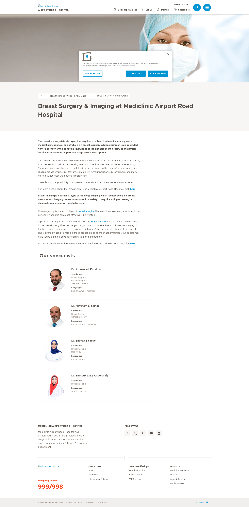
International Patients (98, 479)
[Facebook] (127, 433)
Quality (173, 475)
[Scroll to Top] (126, 458)
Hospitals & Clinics (138, 470)
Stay (90, 470)
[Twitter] (135, 433)
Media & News (177, 483)
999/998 (50, 487)
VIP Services (135, 479)
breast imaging (86, 211)
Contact (186, 4)
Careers (176, 4)
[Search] (197, 7)
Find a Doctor (136, 475)
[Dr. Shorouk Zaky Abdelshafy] (54, 385)
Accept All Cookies (158, 73)
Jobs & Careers (177, 479)
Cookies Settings (92, 73)
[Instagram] (159, 433)
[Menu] (207, 7)
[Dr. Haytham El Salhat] (54, 315)
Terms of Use (70, 502)
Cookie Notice (100, 502)
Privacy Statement (85, 502)
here (132, 189)
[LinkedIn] (143, 433)
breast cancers (98, 222)
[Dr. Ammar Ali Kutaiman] (54, 279)
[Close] (168, 54)
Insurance (93, 475)
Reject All (136, 73)
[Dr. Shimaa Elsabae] (54, 350)
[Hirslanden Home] (63, 468)
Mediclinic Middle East (180, 470)
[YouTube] (151, 433)
